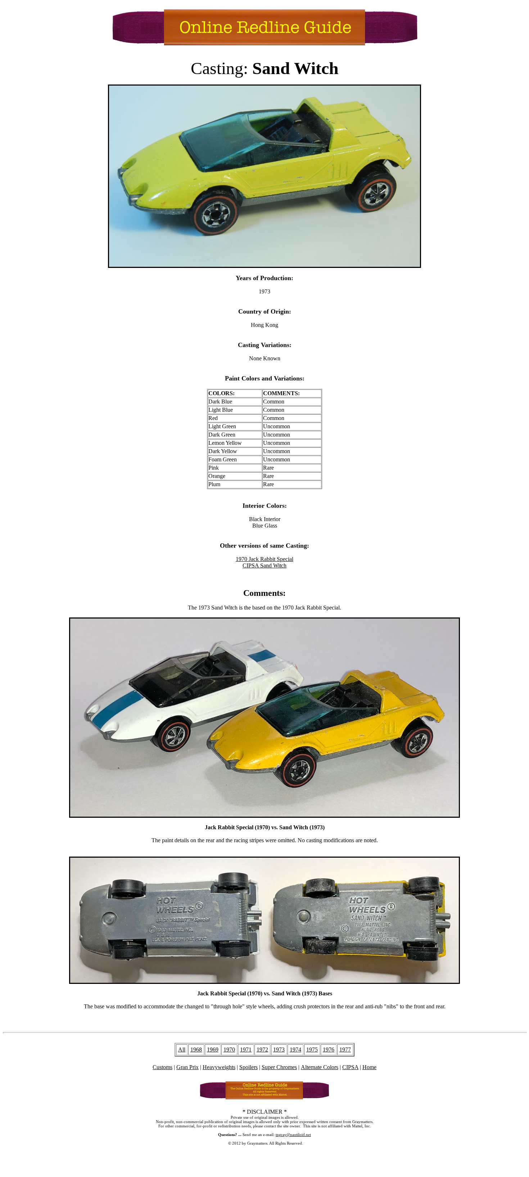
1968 (196, 1049)
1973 (279, 1049)
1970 (229, 1049)
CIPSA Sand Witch (264, 565)
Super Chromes (279, 1067)
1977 (345, 1049)
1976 (328, 1049)
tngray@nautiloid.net (293, 1134)
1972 (262, 1049)
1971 (246, 1049)
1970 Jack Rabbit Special (264, 559)
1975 (312, 1049)
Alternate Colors (319, 1067)
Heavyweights (219, 1067)
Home (369, 1067)
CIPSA (350, 1067)
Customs (162, 1067)
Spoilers (248, 1067)
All (181, 1049)
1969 (212, 1049)
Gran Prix (187, 1067)
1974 (295, 1049)
